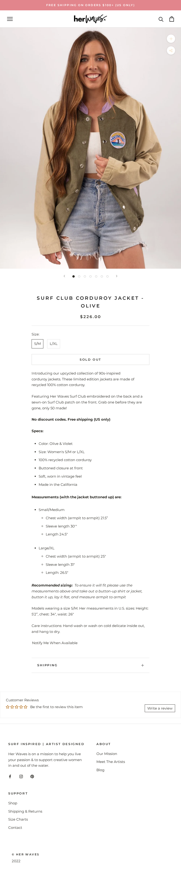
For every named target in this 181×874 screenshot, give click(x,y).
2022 (16, 861)
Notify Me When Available (55, 643)
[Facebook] (10, 776)
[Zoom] (171, 39)
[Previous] (64, 276)
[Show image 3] (85, 276)
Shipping (47, 665)
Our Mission (106, 753)
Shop (12, 803)
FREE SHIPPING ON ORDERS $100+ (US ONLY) (90, 5)
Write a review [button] (160, 708)
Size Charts (18, 819)
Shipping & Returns (25, 811)
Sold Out (90, 359)
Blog (100, 770)
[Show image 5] (96, 276)
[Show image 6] (102, 276)
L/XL (54, 343)
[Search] (161, 18)
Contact (15, 827)
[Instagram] (21, 776)
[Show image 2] (79, 276)
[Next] (116, 276)
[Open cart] (171, 19)
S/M (37, 343)
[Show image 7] (107, 276)
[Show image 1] (73, 276)
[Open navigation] (10, 19)
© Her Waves (25, 854)
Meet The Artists (110, 761)
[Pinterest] (32, 776)
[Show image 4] (90, 276)
